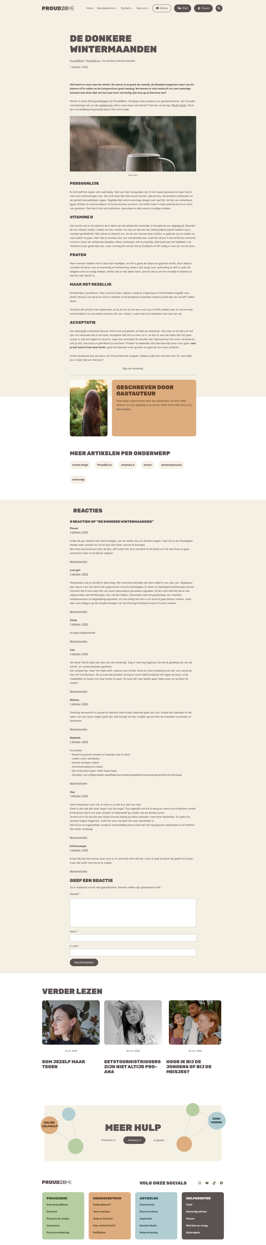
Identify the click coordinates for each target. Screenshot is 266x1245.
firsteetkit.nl (108, 1140)
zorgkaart (158, 1140)
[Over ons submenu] (148, 8)
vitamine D (178, 225)
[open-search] (219, 8)
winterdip (78, 479)
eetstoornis (106, 105)
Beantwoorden (78, 561)
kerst (73, 204)
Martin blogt (179, 105)
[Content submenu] (132, 8)
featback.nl (134, 1140)
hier (126, 109)
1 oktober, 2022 (79, 532)
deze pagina (123, 409)
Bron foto (133, 175)
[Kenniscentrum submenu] (116, 8)
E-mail (74, 946)
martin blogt (80, 464)
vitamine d (127, 464)
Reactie (75, 894)
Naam (74, 931)
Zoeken (154, 16)
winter (148, 464)
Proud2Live (104, 464)
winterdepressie (171, 464)
